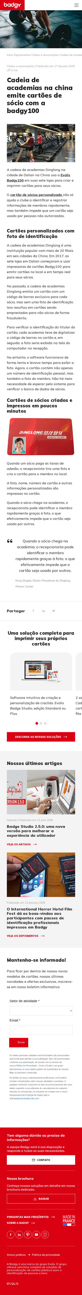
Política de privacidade (46, 1254)
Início (10, 55)
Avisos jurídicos (17, 1254)
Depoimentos (22, 55)
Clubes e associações (45, 55)
